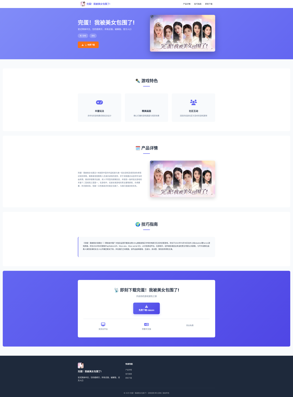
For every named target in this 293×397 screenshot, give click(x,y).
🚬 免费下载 (90, 45)
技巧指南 (197, 4)
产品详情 (186, 4)
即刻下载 (208, 4)
